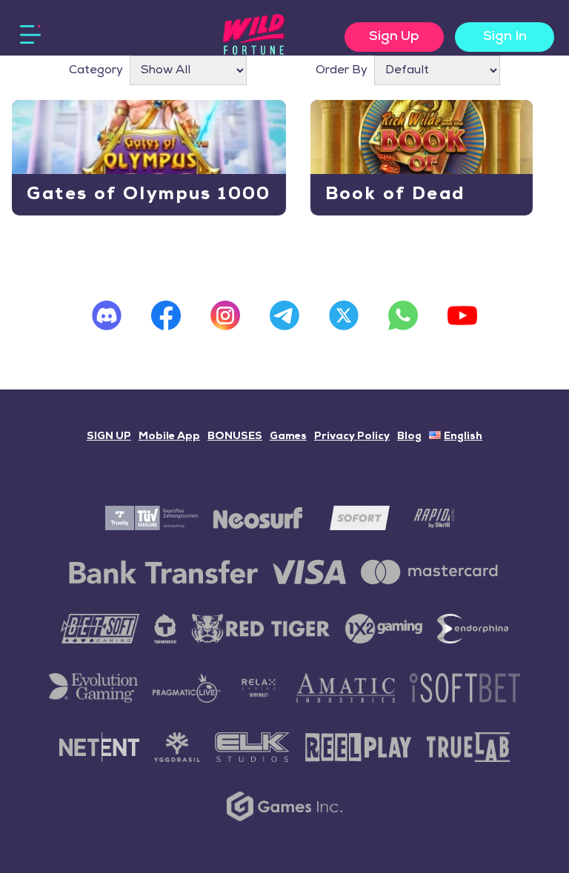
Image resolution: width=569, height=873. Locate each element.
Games (288, 436)
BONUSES (234, 436)
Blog (409, 436)
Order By (341, 70)
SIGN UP (109, 436)
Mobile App (169, 436)
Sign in (505, 37)
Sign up (394, 37)
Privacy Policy (352, 436)
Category (96, 70)
